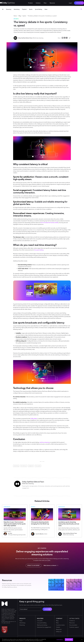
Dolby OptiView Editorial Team (25, 38)
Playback (24, 9)
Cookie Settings (60, 639)
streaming (16, 465)
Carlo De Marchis (39, 533)
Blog (20, 15)
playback (31, 465)
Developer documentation (71, 588)
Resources (52, 3)
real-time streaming (44, 442)
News (46, 9)
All (2, 9)
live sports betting (38, 250)
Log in (70, 3)
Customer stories (54, 589)
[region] (42, 639)
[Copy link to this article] (69, 38)
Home (15, 15)
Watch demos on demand (50, 565)
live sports (38, 465)
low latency (23, 465)
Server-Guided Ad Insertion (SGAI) (49, 222)
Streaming (8, 9)
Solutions (38, 3)
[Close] (81, 639)
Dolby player (34, 418)
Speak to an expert (33, 565)
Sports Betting (38, 9)
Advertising (16, 9)
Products (30, 3)
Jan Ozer (10, 533)
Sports (30, 9)
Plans (45, 3)
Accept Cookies (69, 639)
